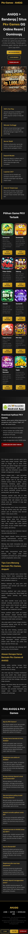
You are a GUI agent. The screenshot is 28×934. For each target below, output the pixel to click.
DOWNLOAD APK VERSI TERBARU (12, 444)
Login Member (14, 57)
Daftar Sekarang (14, 52)
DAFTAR (12, 912)
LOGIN (5, 912)
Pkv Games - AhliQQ (11, 2)
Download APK (14, 62)
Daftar (14, 931)
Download (23, 931)
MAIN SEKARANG (7, 252)
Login (5, 931)
